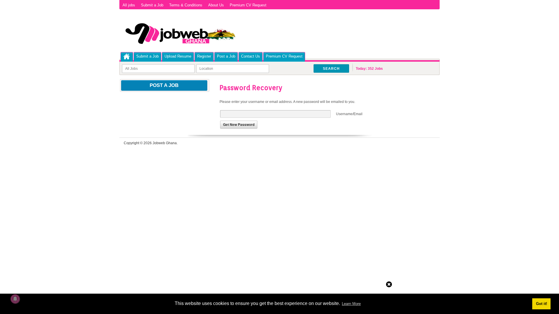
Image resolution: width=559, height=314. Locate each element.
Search (331, 69)
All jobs (129, 5)
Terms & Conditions (185, 5)
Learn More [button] (351, 303)
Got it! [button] (541, 303)
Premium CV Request (248, 5)
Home (126, 56)
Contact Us (250, 56)
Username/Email (349, 114)
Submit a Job (152, 5)
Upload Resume (177, 56)
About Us (216, 5)
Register (204, 56)
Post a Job (226, 56)
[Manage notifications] (15, 299)
